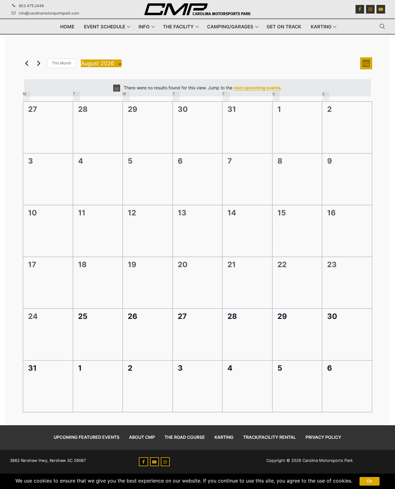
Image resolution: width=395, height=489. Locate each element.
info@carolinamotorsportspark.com (49, 13)
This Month (61, 63)
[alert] (197, 87)
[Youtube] (380, 9)
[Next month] (38, 63)
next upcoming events (257, 87)
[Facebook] (360, 9)
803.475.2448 (31, 5)
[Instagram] (370, 9)
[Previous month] (26, 63)
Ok (369, 481)
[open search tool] (382, 26)
